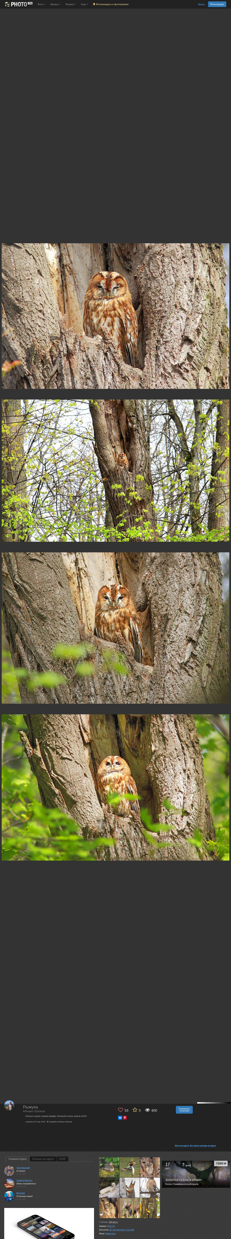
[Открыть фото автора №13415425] (130, 1188)
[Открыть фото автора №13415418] (150, 1188)
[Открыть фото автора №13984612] (109, 1167)
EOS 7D (111, 1226)
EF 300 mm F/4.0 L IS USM (121, 1230)
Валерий (20, 1193)
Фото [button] (41, 4)
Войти (201, 4)
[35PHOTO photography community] (18, 4)
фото (113, 1222)
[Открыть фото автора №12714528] (150, 1208)
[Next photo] (227, 538)
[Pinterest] (125, 1118)
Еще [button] (84, 4)
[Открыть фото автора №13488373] (109, 1188)
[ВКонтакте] (120, 1118)
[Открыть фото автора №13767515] (130, 1167)
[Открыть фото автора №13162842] (109, 1208)
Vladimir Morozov (24, 1180)
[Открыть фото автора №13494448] (150, 1167)
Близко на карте (43, 1159)
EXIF (62, 1159)
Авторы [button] (54, 4)
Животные (111, 1233)
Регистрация (217, 4)
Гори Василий (23, 1168)
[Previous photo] (3, 538)
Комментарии (18, 1159)
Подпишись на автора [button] (184, 1110)
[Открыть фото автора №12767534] (130, 1208)
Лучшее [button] (70, 4)
